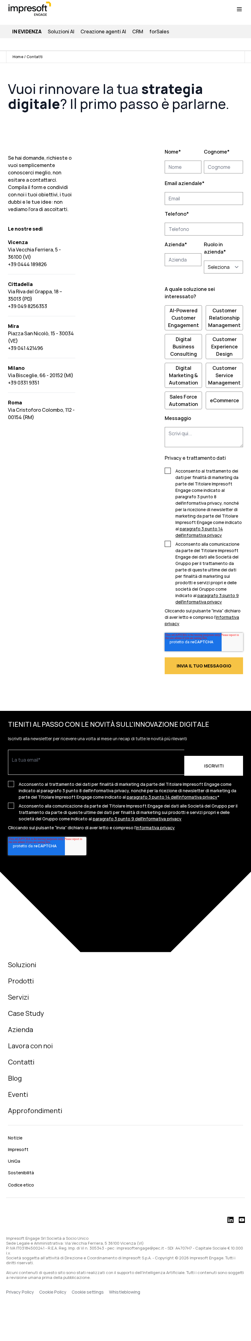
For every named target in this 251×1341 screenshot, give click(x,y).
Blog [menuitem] (15, 1078)
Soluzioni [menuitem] (22, 964)
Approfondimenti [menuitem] (35, 1110)
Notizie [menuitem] (15, 1138)
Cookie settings (88, 1292)
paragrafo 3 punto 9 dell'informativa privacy (137, 819)
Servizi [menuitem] (18, 997)
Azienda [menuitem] (20, 1029)
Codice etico (21, 1185)
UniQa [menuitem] (14, 1161)
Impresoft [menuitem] (18, 1149)
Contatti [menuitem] (21, 1062)
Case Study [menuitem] (26, 1013)
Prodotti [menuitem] (21, 981)
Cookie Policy (52, 1292)
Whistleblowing (125, 1292)
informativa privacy (155, 827)
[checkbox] (204, 357)
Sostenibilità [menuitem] (21, 1173)
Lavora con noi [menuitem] (30, 1045)
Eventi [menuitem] (18, 1094)
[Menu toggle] (239, 9)
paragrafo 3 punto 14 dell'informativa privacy (172, 797)
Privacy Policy (20, 1292)
